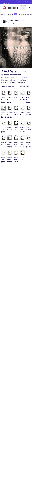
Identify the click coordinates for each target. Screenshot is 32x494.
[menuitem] (3, 14)
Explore (3, 14)
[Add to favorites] (25, 71)
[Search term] (23, 8)
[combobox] (23, 7)
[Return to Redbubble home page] (10, 8)
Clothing (12, 14)
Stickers (21, 14)
